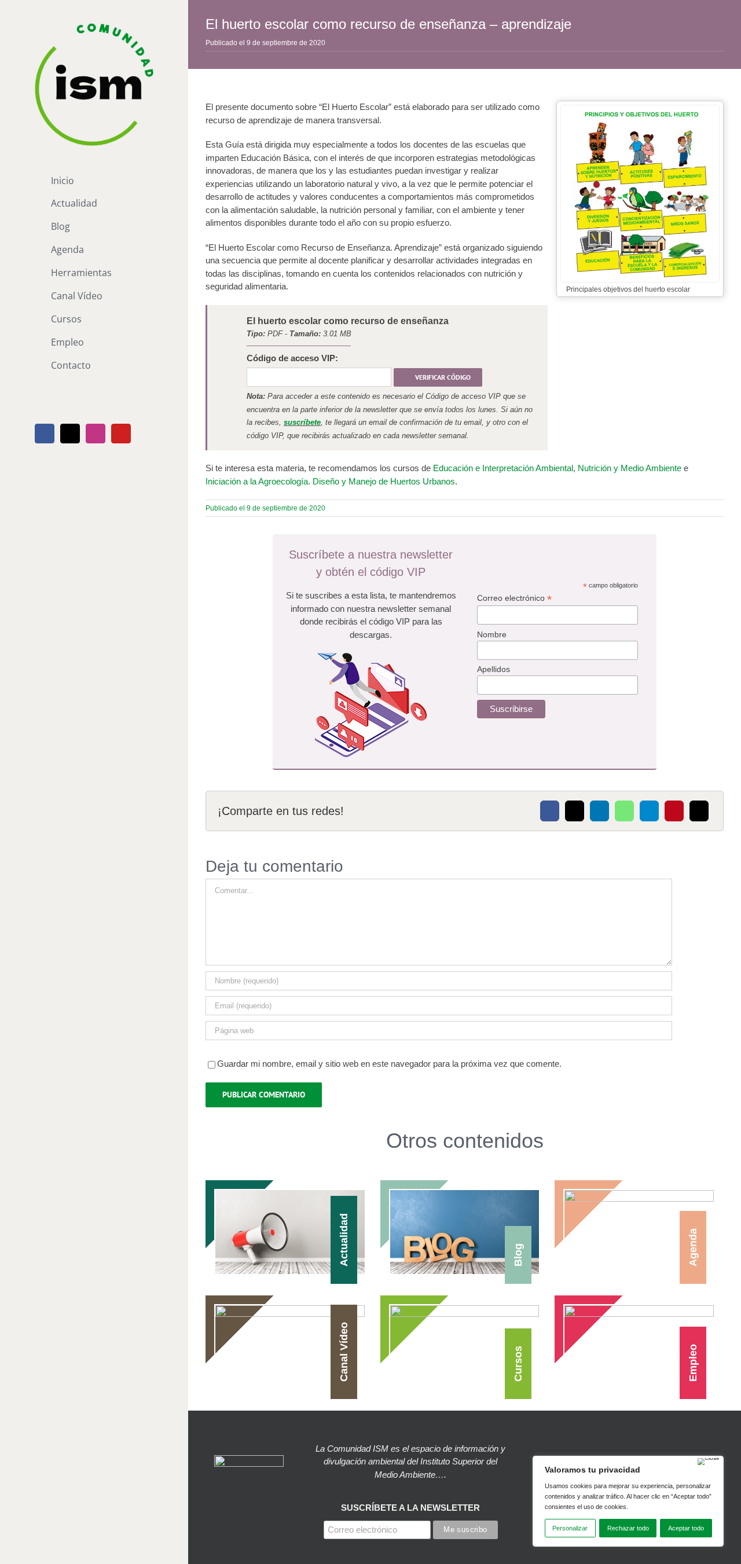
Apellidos (493, 669)
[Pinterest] (674, 811)
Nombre (492, 634)
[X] (574, 811)
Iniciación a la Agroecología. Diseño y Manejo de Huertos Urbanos (330, 481)
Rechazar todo (628, 1528)
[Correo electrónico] (699, 811)
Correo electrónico (514, 598)
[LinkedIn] (599, 811)
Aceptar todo (686, 1528)
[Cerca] (709, 1461)
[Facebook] (549, 811)
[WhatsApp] (624, 811)
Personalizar (570, 1528)
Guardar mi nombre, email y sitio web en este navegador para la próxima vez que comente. (389, 1064)
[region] (628, 1501)
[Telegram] (649, 811)
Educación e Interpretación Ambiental (503, 468)
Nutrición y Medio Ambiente (629, 468)
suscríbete (302, 422)
